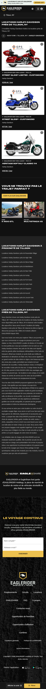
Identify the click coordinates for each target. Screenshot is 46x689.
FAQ (25, 601)
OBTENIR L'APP (39, 2)
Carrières (23, 633)
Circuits (25, 593)
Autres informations (23, 648)
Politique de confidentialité (32, 641)
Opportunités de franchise (23, 617)
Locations (38, 593)
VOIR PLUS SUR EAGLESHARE (14, 196)
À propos (36, 601)
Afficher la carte (13, 686)
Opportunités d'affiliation (23, 625)
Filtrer (33, 686)
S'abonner (23, 554)
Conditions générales (12, 641)
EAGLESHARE (12, 601)
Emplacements (10, 593)
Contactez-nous (23, 609)
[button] (23, 63)
